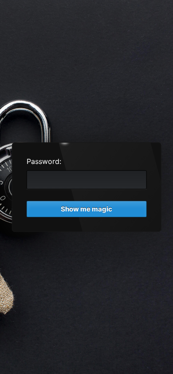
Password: (44, 161)
